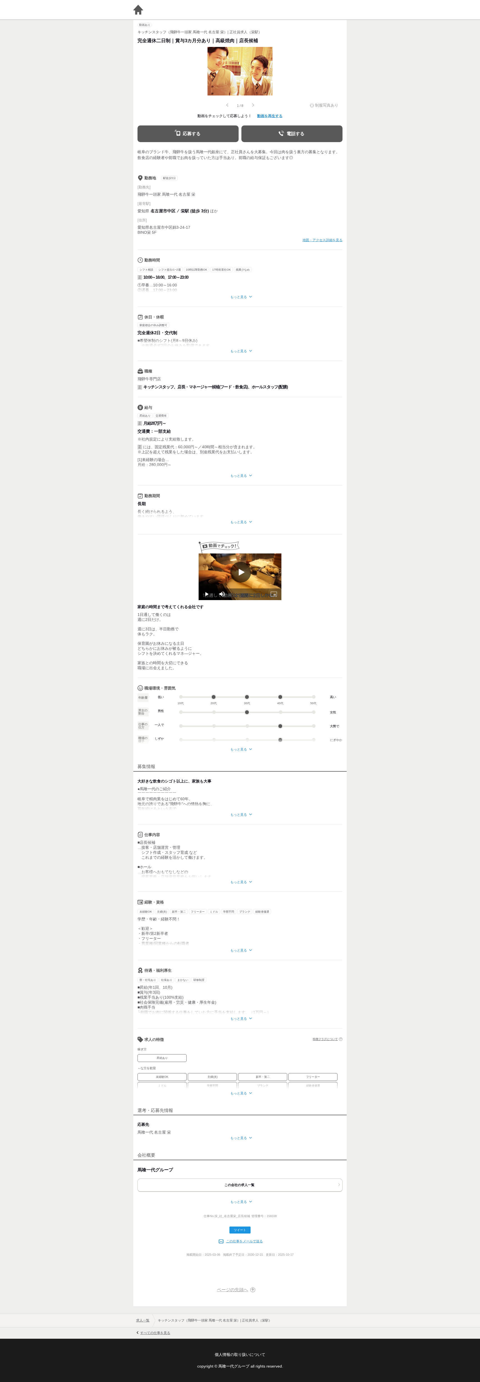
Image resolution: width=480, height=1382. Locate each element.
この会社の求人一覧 (239, 1185)
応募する (192, 133)
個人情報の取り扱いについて (240, 1354)
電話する (295, 133)
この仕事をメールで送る (244, 1241)
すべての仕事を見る (155, 1333)
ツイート (240, 1230)
